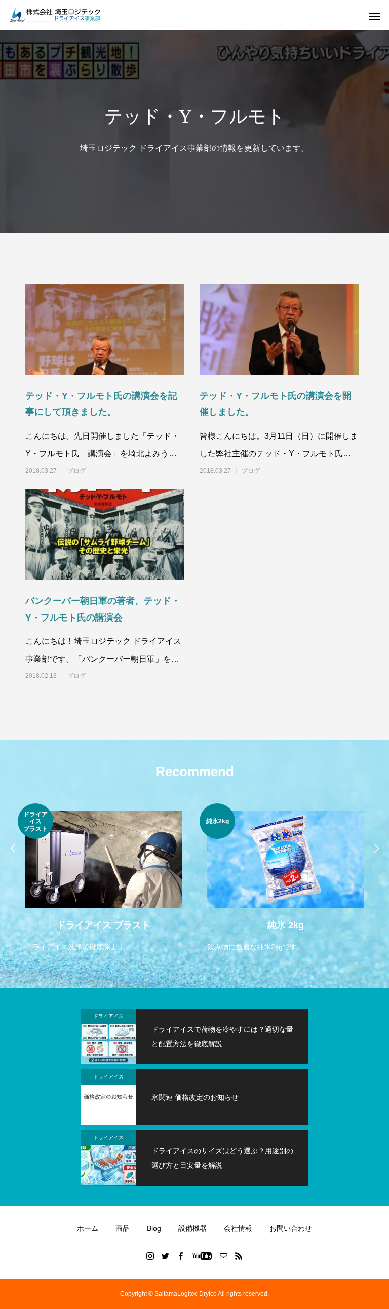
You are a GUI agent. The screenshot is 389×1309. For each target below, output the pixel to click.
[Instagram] (150, 1256)
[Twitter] (166, 1256)
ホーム (87, 1228)
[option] (103, 878)
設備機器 (192, 1228)
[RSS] (239, 1256)
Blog (154, 1228)
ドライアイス (108, 1016)
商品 (122, 1228)
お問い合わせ (290, 1228)
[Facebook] (181, 1256)
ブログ (76, 471)
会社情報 (238, 1228)
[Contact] (224, 1256)
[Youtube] (202, 1256)
